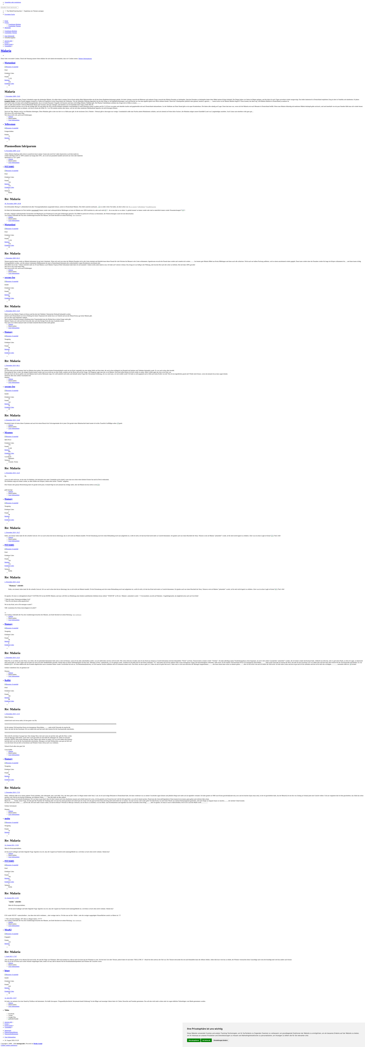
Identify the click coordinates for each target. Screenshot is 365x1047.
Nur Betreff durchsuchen (14, 11)
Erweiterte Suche (10, 14)
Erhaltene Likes (9, 83)
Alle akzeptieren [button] (194, 1040)
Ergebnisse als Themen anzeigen (34, 11)
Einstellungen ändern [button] (221, 1040)
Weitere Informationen (85, 58)
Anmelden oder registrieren (13, 2)
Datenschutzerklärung (11, 1032)
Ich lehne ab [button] (206, 1040)
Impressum (8, 1030)
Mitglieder (8, 28)
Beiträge (7, 80)
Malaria (6, 50)
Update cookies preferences (9, 1045)
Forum (7, 22)
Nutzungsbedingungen (11, 1034)
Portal (6, 21)
